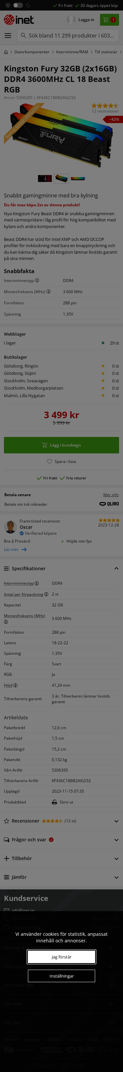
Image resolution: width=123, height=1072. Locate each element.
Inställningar (62, 976)
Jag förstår (62, 957)
